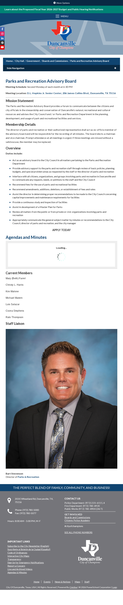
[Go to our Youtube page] (2, 47)
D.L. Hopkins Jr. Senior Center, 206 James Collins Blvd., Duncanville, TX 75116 (71, 93)
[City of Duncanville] (61, 35)
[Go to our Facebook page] (2, 29)
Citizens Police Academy (77, 520)
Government (33, 61)
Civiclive (73, 587)
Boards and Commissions (55, 61)
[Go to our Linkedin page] (2, 38)
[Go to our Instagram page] (2, 34)
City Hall (19, 61)
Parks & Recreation (28, 476)
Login (114, 587)
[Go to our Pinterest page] (2, 43)
